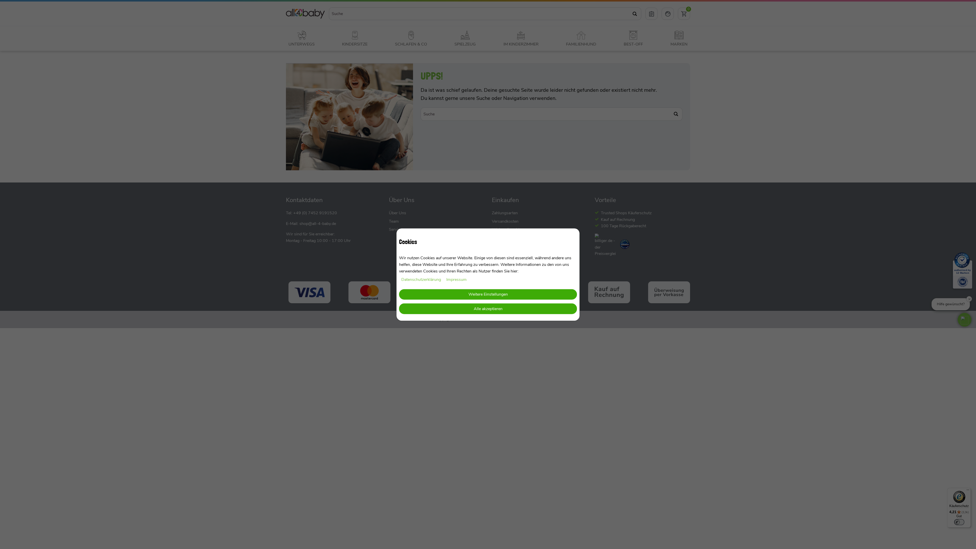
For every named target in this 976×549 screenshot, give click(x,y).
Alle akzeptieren (488, 309)
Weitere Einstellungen (488, 294)
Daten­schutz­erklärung (421, 279)
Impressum (456, 279)
